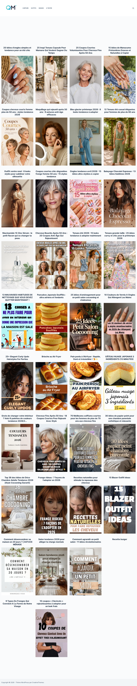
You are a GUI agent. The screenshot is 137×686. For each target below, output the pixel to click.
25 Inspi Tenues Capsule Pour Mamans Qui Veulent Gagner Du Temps (51, 50)
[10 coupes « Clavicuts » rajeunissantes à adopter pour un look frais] (51, 633)
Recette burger (119, 539)
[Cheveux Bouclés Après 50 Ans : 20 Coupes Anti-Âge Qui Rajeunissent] (51, 265)
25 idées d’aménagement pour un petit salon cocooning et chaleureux (85, 297)
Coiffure (25, 8)
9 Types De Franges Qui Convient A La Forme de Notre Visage (17, 603)
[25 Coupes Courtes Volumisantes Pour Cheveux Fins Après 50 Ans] (85, 80)
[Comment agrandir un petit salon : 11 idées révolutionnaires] (85, 571)
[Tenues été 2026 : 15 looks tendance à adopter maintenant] (85, 265)
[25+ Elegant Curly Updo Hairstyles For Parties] (17, 386)
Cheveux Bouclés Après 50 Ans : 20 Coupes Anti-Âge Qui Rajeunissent (51, 235)
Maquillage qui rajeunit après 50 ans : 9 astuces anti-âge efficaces (51, 112)
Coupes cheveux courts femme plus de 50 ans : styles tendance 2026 (17, 112)
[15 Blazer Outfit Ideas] (120, 510)
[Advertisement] (68, 31)
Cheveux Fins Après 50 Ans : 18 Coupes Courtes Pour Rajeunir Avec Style (51, 418)
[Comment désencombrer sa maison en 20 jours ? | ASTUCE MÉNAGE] (17, 571)
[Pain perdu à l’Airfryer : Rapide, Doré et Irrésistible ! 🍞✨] (85, 386)
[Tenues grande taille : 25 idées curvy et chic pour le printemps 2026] (120, 265)
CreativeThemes (38, 682)
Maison (41, 8)
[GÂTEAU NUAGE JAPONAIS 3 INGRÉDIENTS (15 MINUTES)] (120, 386)
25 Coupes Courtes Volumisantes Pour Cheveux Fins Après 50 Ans (85, 50)
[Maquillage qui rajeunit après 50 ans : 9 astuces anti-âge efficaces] (51, 141)
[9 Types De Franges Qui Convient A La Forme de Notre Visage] (17, 633)
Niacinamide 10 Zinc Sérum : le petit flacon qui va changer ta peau (17, 235)
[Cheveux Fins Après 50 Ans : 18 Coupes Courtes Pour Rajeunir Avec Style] (51, 448)
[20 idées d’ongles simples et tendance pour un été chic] (17, 80)
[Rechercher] (133, 8)
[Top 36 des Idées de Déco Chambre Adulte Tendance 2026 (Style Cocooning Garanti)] (17, 510)
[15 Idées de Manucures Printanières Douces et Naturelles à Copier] (120, 80)
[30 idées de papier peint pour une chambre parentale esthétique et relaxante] (120, 448)
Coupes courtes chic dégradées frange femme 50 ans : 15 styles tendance (51, 174)
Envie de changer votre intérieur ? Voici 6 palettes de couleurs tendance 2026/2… (17, 418)
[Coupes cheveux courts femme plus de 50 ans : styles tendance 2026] (17, 141)
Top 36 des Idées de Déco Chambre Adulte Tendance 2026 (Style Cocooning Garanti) (17, 480)
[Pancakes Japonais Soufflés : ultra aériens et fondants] (51, 327)
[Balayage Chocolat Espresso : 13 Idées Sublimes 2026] (120, 203)
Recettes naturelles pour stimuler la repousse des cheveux (86, 480)
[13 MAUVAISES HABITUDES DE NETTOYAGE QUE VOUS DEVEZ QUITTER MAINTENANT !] (17, 327)
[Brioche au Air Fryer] (51, 386)
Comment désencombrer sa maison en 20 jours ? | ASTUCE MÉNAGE (17, 542)
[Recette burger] (120, 571)
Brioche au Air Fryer (51, 356)
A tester (49, 8)
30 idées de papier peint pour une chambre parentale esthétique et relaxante (119, 418)
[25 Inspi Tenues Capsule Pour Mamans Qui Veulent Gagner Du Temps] (51, 80)
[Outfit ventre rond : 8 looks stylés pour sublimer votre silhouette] (17, 203)
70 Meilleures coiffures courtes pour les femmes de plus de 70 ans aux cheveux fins (85, 418)
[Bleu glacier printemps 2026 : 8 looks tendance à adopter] (85, 141)
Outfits (33, 8)
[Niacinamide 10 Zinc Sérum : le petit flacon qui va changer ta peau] (17, 265)
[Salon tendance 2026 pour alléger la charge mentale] (51, 571)
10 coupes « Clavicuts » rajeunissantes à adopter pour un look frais (51, 603)
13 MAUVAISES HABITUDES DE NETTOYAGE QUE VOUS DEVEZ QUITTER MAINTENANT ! (17, 297)
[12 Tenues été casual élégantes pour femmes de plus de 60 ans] (120, 141)
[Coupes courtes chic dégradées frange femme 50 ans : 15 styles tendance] (51, 203)
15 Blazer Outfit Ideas (119, 477)
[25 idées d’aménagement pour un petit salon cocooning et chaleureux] (85, 327)
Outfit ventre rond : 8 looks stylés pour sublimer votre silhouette (17, 174)
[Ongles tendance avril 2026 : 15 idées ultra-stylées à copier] (85, 203)
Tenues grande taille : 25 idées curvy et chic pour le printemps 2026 (119, 235)
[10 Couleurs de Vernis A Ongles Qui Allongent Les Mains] (120, 327)
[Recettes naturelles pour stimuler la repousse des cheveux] (85, 510)
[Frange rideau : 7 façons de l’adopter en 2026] (51, 510)
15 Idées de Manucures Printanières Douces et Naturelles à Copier (119, 50)
